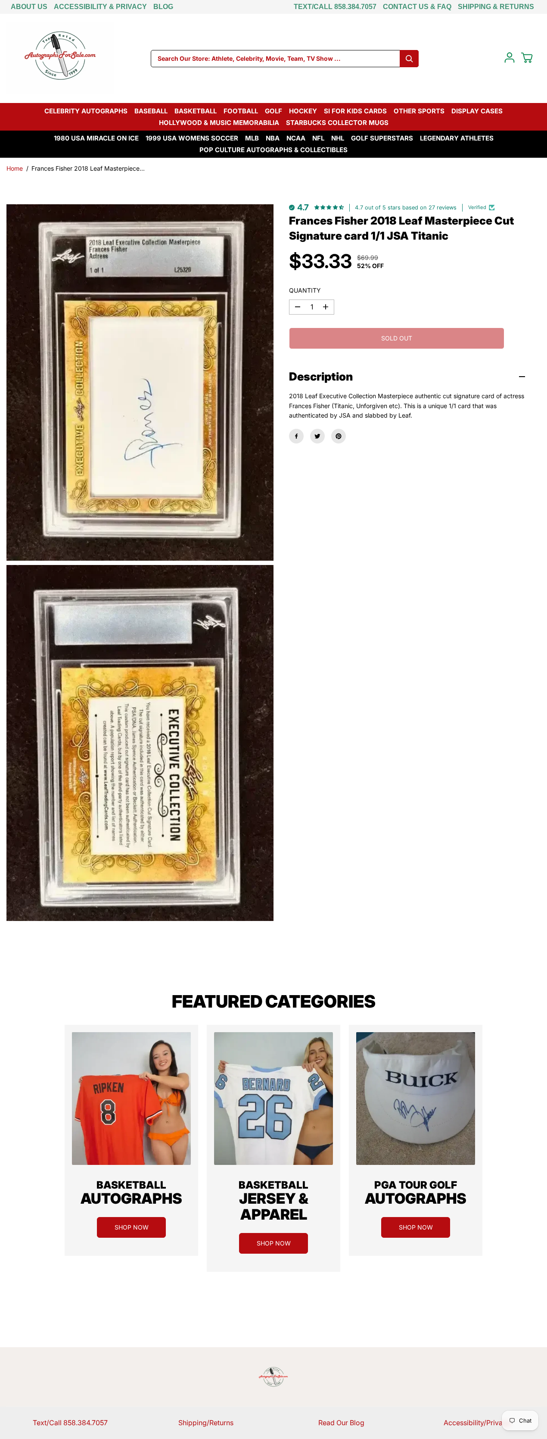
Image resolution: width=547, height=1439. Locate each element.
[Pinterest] (338, 436)
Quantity (305, 290)
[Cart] (527, 58)
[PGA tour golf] (415, 1098)
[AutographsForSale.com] (60, 58)
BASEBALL (151, 111)
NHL (337, 138)
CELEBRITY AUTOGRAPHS (85, 111)
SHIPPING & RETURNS (496, 6)
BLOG (163, 6)
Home (14, 168)
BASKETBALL (195, 111)
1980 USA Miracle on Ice (96, 138)
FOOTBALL (241, 111)
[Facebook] (296, 436)
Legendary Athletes (457, 138)
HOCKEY (303, 111)
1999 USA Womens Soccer (192, 138)
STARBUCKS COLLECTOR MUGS (337, 122)
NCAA (295, 138)
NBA (273, 138)
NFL (318, 138)
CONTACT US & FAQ (417, 6)
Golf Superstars (382, 138)
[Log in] (509, 58)
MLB (252, 138)
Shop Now (132, 1227)
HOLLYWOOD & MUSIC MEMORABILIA (219, 122)
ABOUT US (29, 6)
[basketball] (131, 1098)
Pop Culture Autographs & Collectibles (273, 150)
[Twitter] (317, 436)
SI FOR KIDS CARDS (355, 111)
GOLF (273, 111)
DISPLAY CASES (477, 111)
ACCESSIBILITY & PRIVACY (100, 6)
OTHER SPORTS (419, 111)
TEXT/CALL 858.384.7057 (335, 6)
